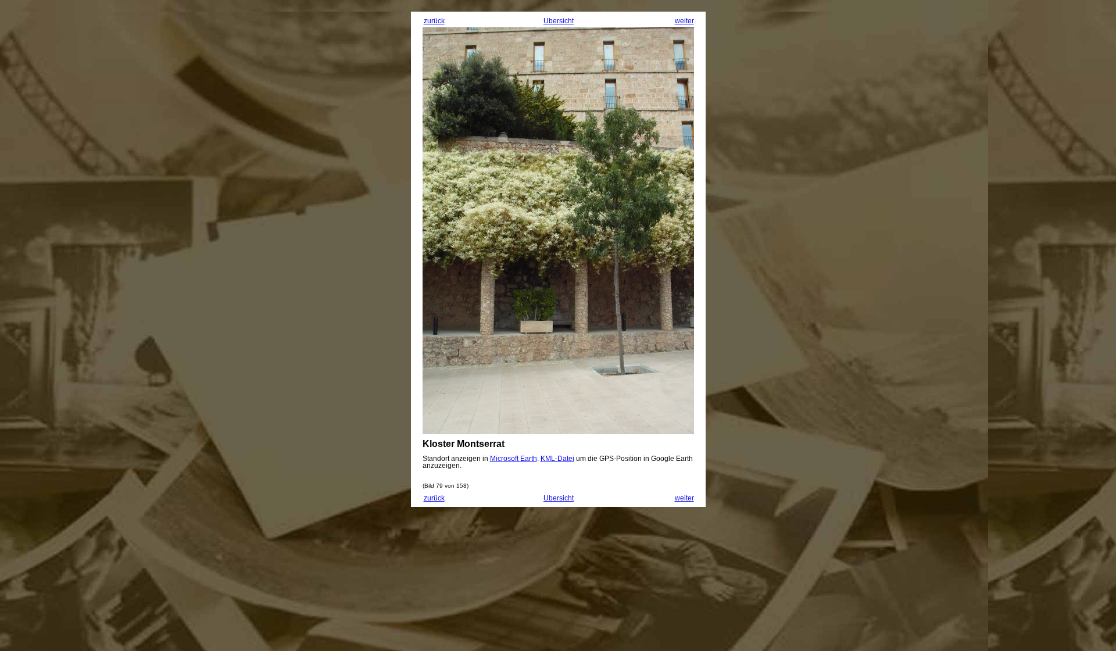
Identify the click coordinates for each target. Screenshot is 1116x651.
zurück (434, 20)
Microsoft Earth (513, 458)
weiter (684, 20)
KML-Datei (557, 458)
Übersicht (558, 20)
